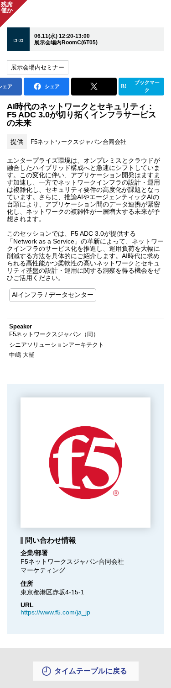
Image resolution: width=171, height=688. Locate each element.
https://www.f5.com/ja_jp (55, 612)
